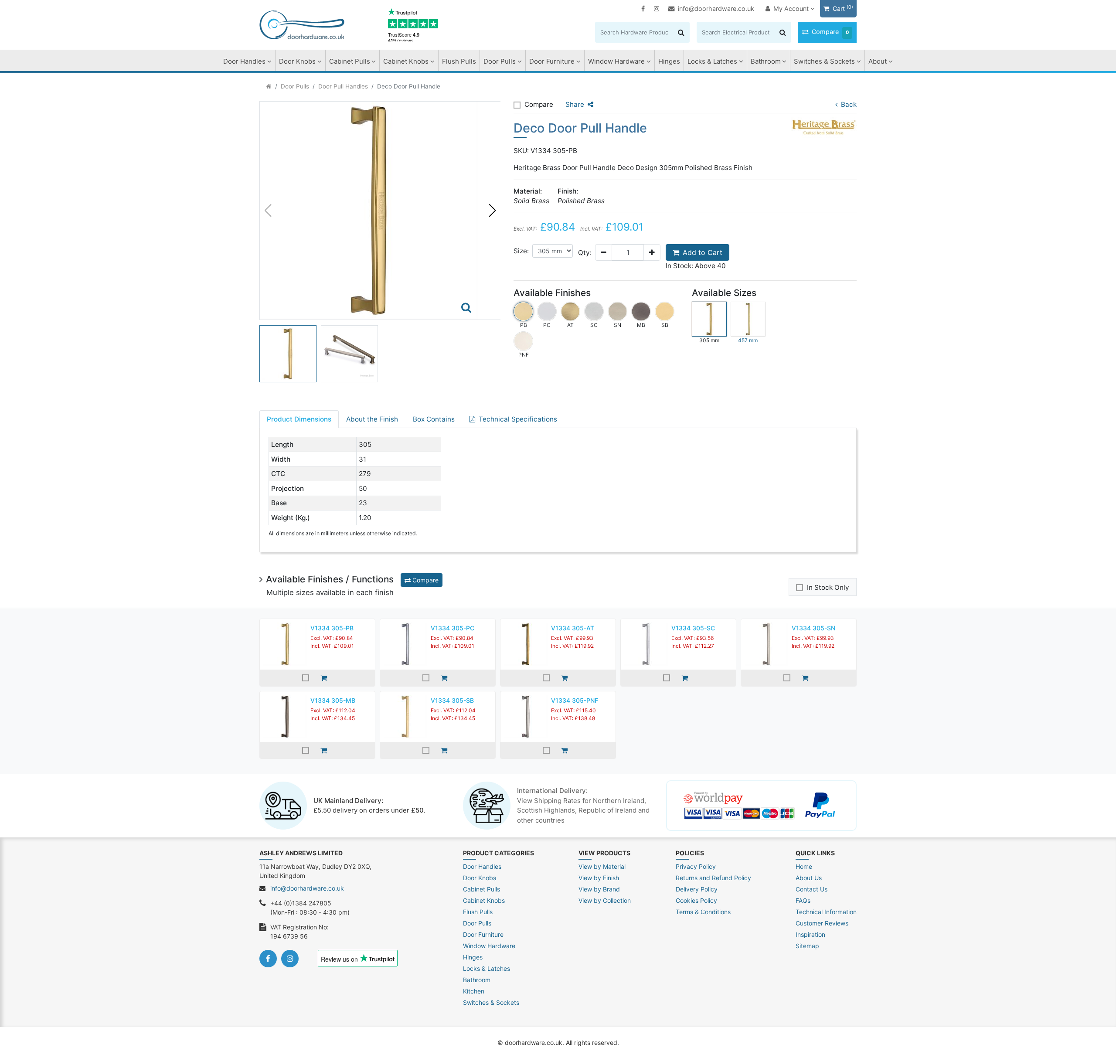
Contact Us (811, 889)
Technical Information (826, 911)
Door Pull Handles (343, 86)
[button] (492, 210)
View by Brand (599, 889)
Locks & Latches (712, 61)
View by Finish (598, 877)
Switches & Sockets (824, 61)
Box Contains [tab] (434, 419)
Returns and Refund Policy (713, 877)
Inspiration (810, 934)
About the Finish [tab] (372, 419)
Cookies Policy (696, 900)
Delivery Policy (697, 889)
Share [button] (574, 104)
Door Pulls (499, 61)
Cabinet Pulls (349, 61)
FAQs (803, 900)
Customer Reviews (822, 923)
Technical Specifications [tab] (518, 419)
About (877, 61)
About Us (809, 877)
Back (849, 104)
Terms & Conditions (703, 911)
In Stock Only (828, 587)
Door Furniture (552, 61)
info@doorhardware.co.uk (716, 8)
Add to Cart (702, 252)
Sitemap (807, 945)
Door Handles (244, 61)
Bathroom (766, 61)
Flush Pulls (459, 61)
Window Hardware (616, 61)
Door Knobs (297, 61)
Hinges (669, 61)
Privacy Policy (696, 866)
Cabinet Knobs (406, 61)
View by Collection (604, 900)
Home (804, 866)
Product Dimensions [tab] (299, 419)
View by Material (602, 866)
